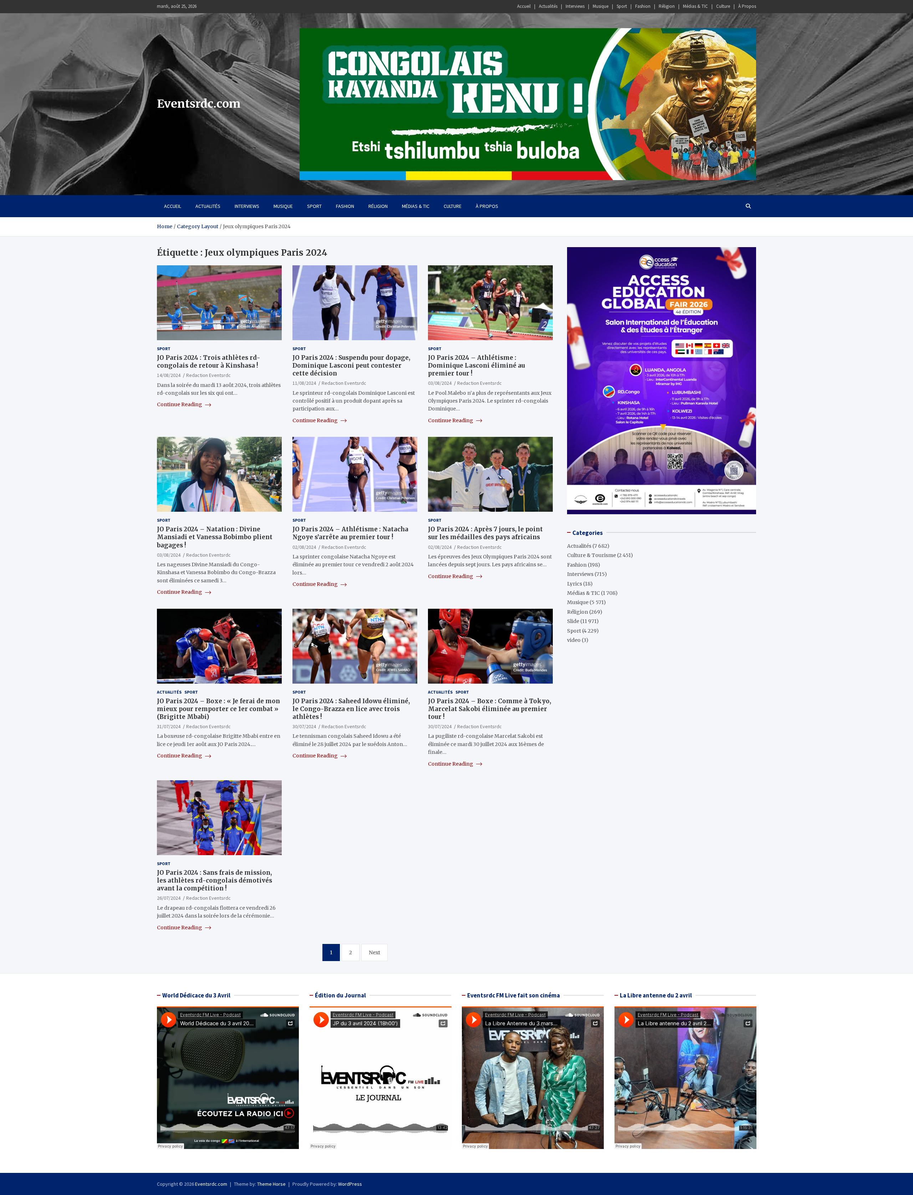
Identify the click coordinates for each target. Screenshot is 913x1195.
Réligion (667, 6)
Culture (723, 6)
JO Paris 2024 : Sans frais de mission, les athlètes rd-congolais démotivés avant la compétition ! (214, 880)
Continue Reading (180, 404)
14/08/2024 (168, 375)
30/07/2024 (304, 726)
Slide (573, 621)
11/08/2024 (304, 383)
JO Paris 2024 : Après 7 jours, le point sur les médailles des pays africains (485, 533)
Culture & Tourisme (591, 555)
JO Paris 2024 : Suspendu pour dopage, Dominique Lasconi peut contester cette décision (351, 365)
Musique (600, 6)
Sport (622, 6)
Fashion (643, 6)
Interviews (575, 6)
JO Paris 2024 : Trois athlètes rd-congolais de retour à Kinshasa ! (208, 361)
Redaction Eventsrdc (208, 375)
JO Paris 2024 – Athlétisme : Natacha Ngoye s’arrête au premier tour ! (350, 533)
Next (374, 952)
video (574, 640)
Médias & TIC (695, 6)
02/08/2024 (304, 547)
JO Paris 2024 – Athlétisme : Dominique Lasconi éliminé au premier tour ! (476, 365)
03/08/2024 (440, 383)
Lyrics (574, 583)
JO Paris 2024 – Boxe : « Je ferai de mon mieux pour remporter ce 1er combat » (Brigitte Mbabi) (218, 709)
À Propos (747, 6)
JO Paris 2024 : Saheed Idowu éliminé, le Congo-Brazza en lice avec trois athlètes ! (351, 709)
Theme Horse (271, 1184)
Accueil (524, 6)
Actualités (548, 6)
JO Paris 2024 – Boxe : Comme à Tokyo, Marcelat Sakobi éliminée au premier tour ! (489, 709)
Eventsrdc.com (198, 104)
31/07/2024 (168, 726)
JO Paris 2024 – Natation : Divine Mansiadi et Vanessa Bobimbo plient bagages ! (214, 537)
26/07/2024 (168, 898)
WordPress (350, 1184)
